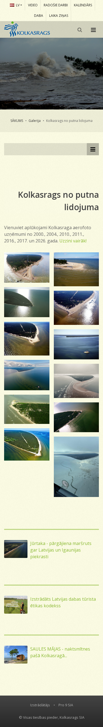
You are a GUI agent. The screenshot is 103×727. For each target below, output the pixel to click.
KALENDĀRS (83, 5)
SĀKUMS (16, 120)
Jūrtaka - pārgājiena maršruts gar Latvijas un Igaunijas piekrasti (60, 550)
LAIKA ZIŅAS (58, 15)
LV (18, 5)
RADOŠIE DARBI (56, 5)
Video (33, 5)
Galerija (35, 120)
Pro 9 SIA (66, 704)
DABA (38, 15)
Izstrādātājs (40, 704)
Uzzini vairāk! (73, 241)
